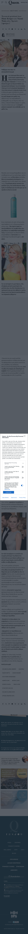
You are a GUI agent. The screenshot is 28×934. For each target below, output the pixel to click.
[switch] (22, 467)
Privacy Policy (22, 497)
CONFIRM (8, 492)
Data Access (14, 497)
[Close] (25, 436)
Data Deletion (5, 497)
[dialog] (14, 467)
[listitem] (14, 463)
